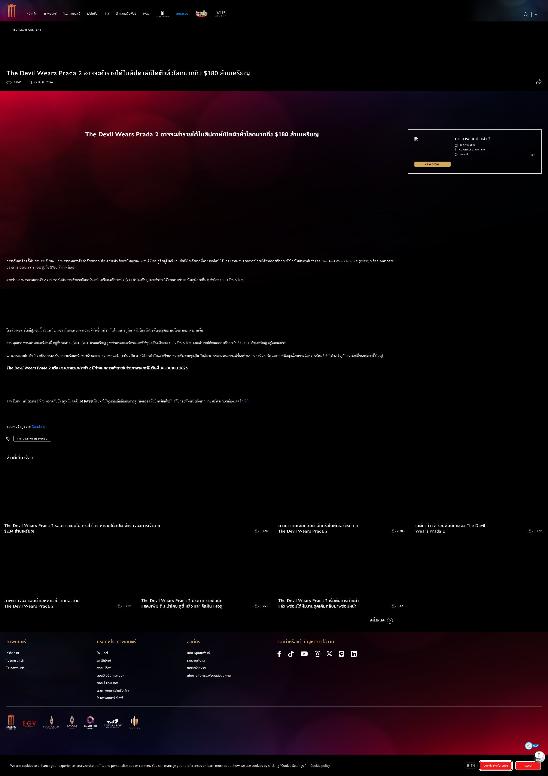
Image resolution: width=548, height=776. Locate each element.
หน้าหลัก (32, 14)
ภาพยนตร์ (50, 14)
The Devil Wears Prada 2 (32, 439)
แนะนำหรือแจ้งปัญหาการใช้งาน (305, 641)
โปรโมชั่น (92, 14)
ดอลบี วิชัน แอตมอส (110, 675)
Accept (528, 765)
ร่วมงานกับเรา (196, 660)
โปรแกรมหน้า (15, 660)
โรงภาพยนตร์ (72, 14)
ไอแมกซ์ (102, 653)
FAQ (146, 14)
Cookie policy (320, 765)
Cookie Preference (496, 765)
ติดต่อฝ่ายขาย (196, 668)
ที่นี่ (247, 401)
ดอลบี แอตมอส (107, 683)
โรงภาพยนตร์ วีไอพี (110, 698)
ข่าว (106, 14)
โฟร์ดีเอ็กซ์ (104, 660)
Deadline (38, 426)
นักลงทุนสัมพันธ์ (126, 14)
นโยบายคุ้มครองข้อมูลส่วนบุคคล (209, 675)
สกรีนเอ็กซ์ (104, 668)
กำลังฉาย (12, 653)
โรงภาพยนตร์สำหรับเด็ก (113, 690)
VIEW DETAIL (432, 164)
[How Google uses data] (332, 766)
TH (473, 765)
